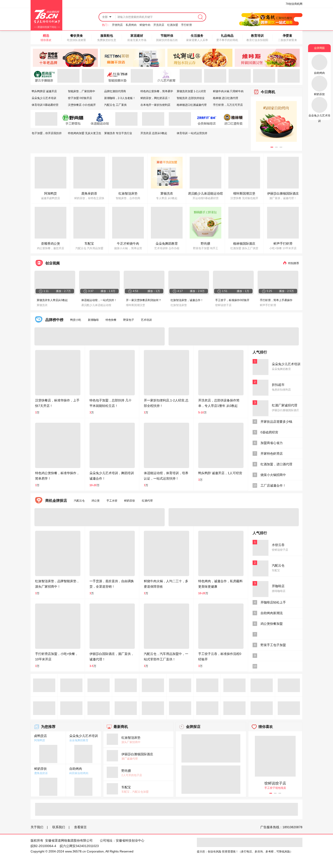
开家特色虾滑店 (272, 453)
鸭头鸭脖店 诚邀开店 (44, 91)
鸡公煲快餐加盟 (272, 623)
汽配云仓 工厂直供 (115, 104)
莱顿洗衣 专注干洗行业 (118, 133)
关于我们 (37, 827)
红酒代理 (147, 500)
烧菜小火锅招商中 (273, 475)
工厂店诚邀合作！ (273, 485)
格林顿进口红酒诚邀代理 (192, 104)
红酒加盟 (172, 25)
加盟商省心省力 (272, 443)
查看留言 (80, 827)
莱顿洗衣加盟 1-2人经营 (191, 91)
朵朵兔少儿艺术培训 (44, 98)
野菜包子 (128, 319)
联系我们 (58, 827)
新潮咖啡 (93, 319)
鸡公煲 (96, 500)
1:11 (46, 291)
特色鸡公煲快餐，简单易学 (156, 91)
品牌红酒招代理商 (115, 91)
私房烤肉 (131, 25)
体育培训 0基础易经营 (45, 104)
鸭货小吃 (75, 319)
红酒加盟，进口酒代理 (276, 464)
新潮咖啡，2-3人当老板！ (119, 98)
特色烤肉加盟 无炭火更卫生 (84, 133)
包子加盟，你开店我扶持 (47, 133)
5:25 (269, 291)
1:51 (224, 291)
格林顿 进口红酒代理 (225, 98)
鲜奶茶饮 (129, 500)
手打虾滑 (186, 25)
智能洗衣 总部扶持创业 (191, 98)
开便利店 (117, 25)
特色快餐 (111, 319)
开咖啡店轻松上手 (273, 602)
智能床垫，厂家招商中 (81, 91)
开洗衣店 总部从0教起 (153, 133)
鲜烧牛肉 (145, 25)
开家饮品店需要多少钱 (276, 421)
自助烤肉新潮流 (272, 613)
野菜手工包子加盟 (273, 645)
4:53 (135, 291)
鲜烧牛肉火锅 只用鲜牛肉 (228, 91)
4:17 (180, 291)
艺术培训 (146, 319)
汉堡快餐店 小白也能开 (82, 104)
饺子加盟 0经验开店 (80, 98)
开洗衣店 (158, 25)
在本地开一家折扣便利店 (155, 104)
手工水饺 (111, 500)
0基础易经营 (269, 432)
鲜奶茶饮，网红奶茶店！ (155, 98)
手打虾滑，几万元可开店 (228, 104)
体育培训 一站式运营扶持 (192, 133)
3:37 (91, 291)
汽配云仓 (79, 500)
